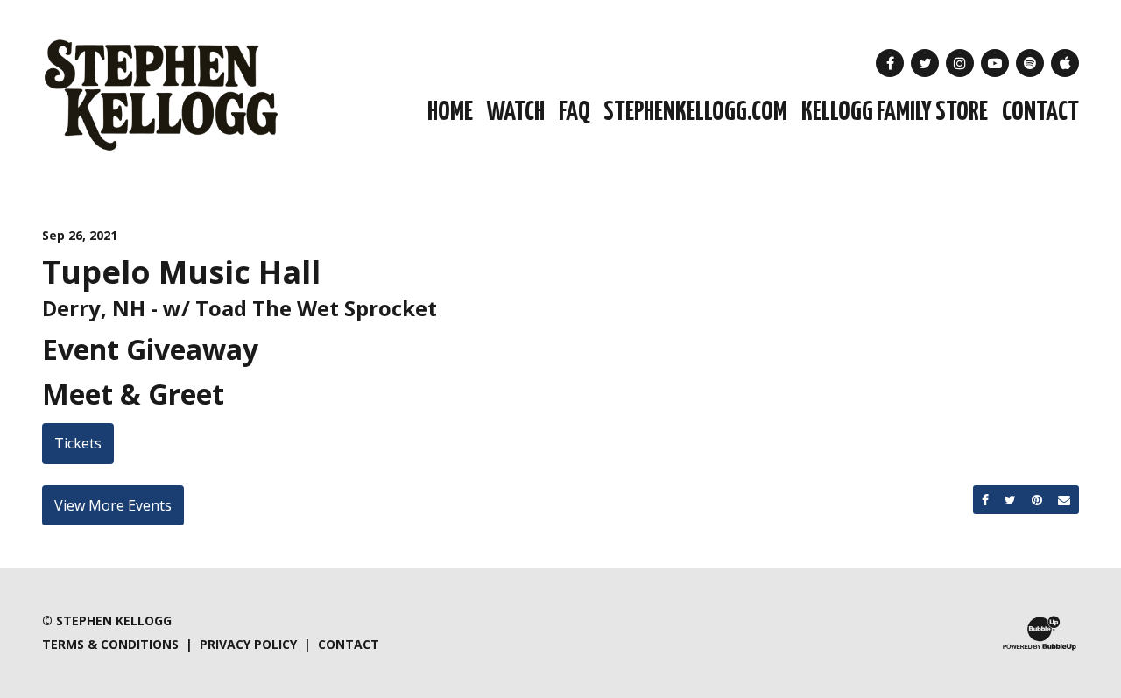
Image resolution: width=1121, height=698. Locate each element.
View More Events (113, 505)
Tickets (78, 443)
